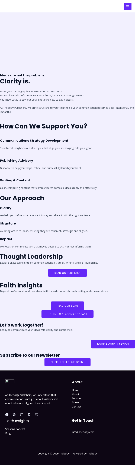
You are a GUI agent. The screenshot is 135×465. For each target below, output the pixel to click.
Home (75, 390)
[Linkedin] (29, 414)
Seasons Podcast (15, 429)
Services (76, 398)
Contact (76, 406)
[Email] (36, 414)
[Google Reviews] (14, 414)
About (75, 394)
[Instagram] (21, 414)
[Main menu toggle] (127, 6)
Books (75, 402)
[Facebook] (6, 414)
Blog (8, 433)
